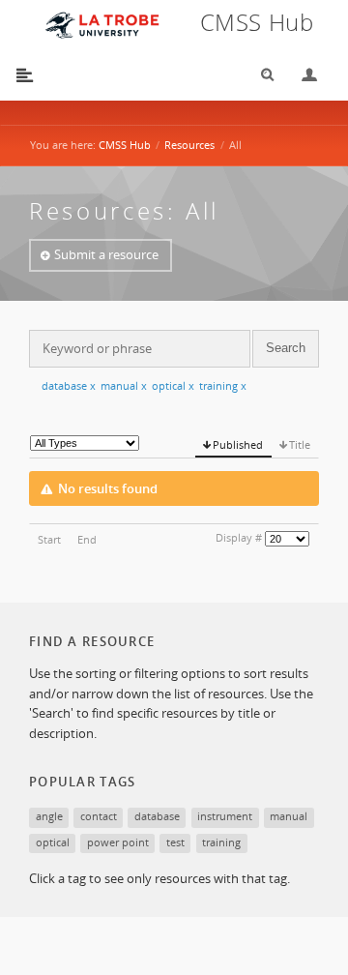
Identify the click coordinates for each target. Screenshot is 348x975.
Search (261, 75)
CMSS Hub (125, 144)
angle (49, 816)
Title (299, 444)
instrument (224, 816)
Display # (239, 537)
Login (301, 75)
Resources (189, 144)
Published (238, 444)
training (222, 385)
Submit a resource (106, 254)
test (175, 842)
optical (173, 385)
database (69, 385)
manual (124, 385)
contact (98, 816)
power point (118, 842)
